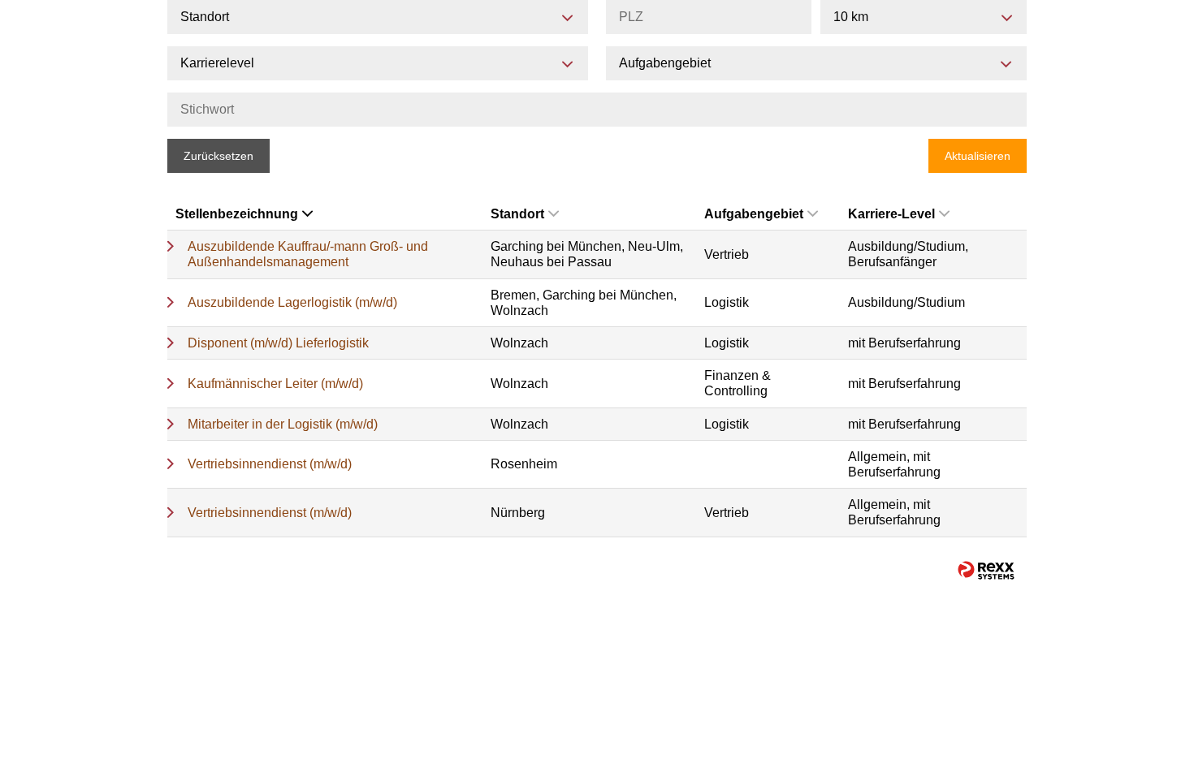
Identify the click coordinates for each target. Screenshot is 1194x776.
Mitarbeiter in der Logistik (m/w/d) (283, 424)
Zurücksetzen (218, 155)
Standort (517, 214)
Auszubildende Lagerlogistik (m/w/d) (292, 302)
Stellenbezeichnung (236, 214)
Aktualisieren (977, 155)
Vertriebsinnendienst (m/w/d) (270, 464)
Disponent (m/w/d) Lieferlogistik (278, 343)
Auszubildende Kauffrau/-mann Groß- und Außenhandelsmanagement (308, 254)
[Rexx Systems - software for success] (986, 570)
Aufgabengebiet (753, 214)
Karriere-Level (891, 214)
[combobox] (923, 17)
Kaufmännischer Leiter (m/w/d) (275, 383)
